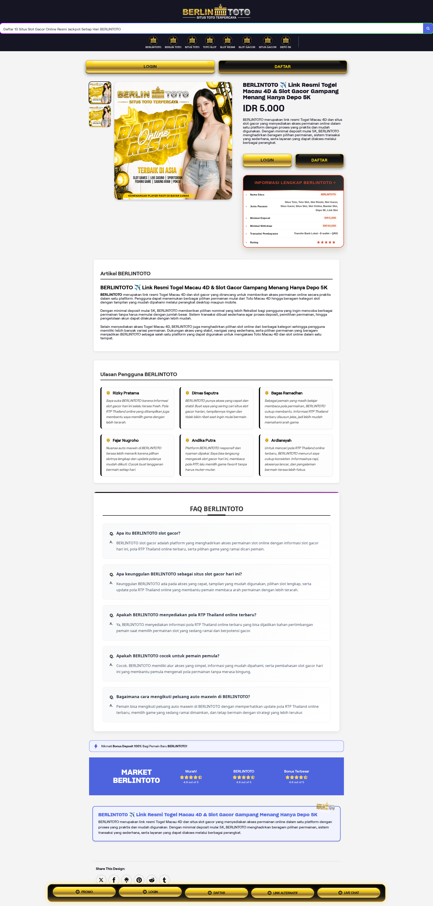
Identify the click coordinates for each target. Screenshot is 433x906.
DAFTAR (283, 66)
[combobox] (211, 28)
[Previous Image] (118, 141)
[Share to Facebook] (113, 880)
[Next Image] (228, 141)
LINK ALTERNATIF (285, 892)
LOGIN (150, 66)
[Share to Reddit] (151, 880)
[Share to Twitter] (101, 880)
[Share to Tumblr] (164, 880)
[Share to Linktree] (126, 880)
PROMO (87, 893)
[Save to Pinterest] (139, 880)
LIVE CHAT (351, 891)
